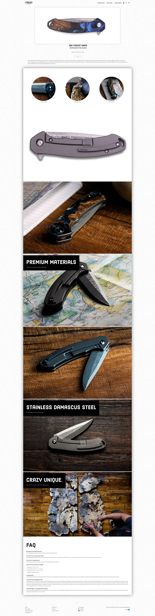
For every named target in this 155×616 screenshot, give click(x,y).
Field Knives (109, 3)
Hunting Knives (101, 3)
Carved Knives (112, 607)
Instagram (82, 609)
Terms (120, 607)
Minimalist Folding (29, 610)
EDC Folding (27, 609)
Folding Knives (117, 3)
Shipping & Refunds (126, 607)
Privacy (116, 607)
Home (26, 607)
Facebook (82, 607)
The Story (54, 609)
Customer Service (55, 610)
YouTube (81, 610)
